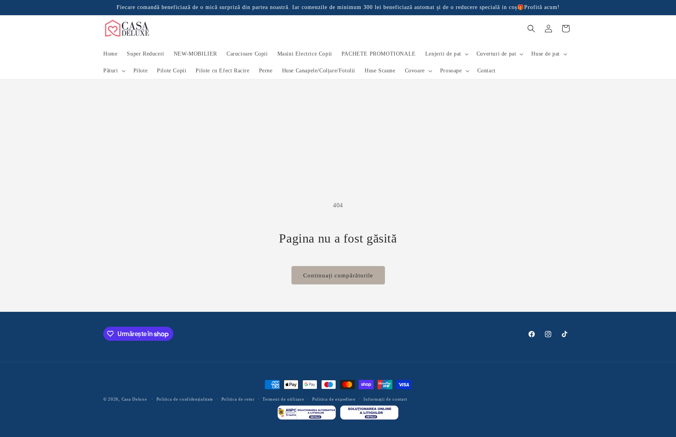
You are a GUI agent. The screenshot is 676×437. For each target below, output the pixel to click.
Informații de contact (385, 399)
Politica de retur (238, 399)
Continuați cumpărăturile (338, 275)
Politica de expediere (334, 399)
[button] (446, 54)
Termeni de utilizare (283, 399)
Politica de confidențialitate (184, 399)
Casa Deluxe (134, 399)
